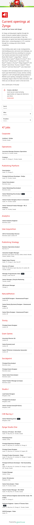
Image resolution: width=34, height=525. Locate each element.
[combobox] (3, 114)
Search (5, 106)
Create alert (10, 98)
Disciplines (6, 119)
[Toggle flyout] (30, 114)
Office (4, 112)
